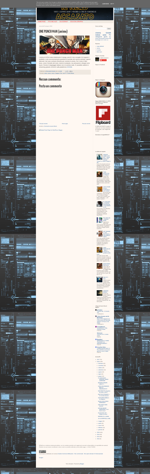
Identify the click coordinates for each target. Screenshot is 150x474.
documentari (102, 38)
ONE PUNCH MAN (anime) (102, 405)
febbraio (100, 427)
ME (110, 38)
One (61, 73)
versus (98, 48)
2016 (98, 361)
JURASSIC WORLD (105, 291)
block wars (99, 51)
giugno (100, 376)
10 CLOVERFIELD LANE (104, 418)
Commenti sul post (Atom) (50, 126)
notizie (97, 35)
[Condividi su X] (69, 71)
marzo (100, 425)
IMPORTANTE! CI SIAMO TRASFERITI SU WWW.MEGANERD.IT (103, 342)
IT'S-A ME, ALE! (52, 21)
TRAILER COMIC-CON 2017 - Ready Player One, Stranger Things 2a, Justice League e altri (104, 158)
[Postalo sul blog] (67, 71)
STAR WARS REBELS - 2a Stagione (104, 398)
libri (110, 36)
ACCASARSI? (64, 21)
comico (53, 73)
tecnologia (97, 39)
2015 (98, 432)
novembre (101, 365)
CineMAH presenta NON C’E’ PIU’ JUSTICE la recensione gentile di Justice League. (103, 350)
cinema (98, 33)
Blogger (82, 463)
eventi (96, 38)
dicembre (100, 363)
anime (45, 73)
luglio (99, 374)
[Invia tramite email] (66, 71)
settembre (101, 369)
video (107, 39)
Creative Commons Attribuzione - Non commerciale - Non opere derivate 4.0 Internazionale (80, 453)
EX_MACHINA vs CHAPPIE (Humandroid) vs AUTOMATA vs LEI (106, 204)
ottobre (100, 367)
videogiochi (98, 37)
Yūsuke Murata (70, 73)
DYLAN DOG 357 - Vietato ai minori (102, 413)
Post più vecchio (86, 123)
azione (49, 73)
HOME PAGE (41, 21)
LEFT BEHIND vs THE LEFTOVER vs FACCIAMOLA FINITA (106, 234)
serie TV (64, 73)
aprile (99, 423)
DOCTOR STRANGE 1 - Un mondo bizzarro (104, 395)
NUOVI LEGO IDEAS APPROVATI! (103, 402)
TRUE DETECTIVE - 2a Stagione (106, 173)
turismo (107, 38)
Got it (112, 3)
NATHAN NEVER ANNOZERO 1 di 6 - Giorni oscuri (103, 409)
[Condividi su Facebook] (70, 71)
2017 (98, 359)
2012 (98, 438)
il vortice (99, 50)
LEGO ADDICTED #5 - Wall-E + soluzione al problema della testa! (104, 251)
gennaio (100, 429)
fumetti (108, 33)
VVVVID (69, 67)
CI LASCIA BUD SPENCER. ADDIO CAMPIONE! (103, 379)
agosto (100, 372)
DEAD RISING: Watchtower (106, 264)
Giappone (57, 73)
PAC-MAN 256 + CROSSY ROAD (106, 219)
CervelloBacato (101, 326)
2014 (98, 434)
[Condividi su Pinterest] (72, 71)
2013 (98, 436)
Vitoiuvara (99, 333)
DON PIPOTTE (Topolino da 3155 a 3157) (104, 391)
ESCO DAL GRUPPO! (76, 21)
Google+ (41, 457)
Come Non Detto (101, 347)
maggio (100, 421)
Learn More (105, 3)
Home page (65, 123)
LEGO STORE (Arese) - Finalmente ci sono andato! (106, 188)
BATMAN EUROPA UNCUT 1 (102, 383)
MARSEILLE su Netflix (103, 416)
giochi (105, 37)
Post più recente (43, 123)
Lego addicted (100, 46)
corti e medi (103, 39)
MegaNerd (99, 339)
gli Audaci (99, 310)
